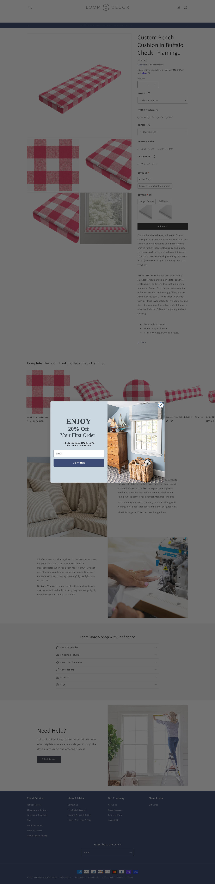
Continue (79, 462)
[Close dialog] (160, 405)
